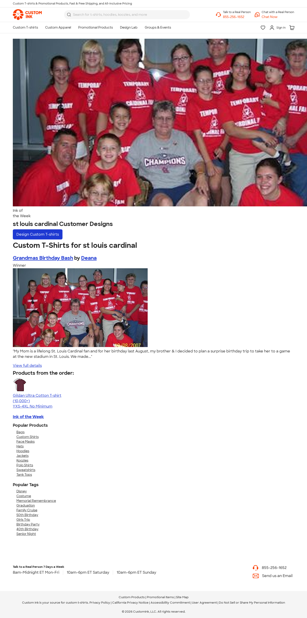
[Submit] (69, 14)
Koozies (22, 460)
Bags (20, 432)
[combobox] (127, 14)
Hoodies (22, 451)
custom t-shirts (77, 602)
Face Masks (25, 442)
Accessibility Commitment (170, 602)
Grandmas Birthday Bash (43, 258)
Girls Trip (23, 520)
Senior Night (26, 534)
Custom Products (132, 597)
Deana (89, 258)
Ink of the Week (28, 417)
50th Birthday (27, 515)
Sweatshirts (25, 470)
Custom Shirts (27, 437)
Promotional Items (160, 597)
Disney (21, 491)
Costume (23, 496)
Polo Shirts (24, 465)
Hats (20, 446)
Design (37, 234)
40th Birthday (27, 529)
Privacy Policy (99, 602)
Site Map (182, 597)
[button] (278, 17)
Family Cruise (26, 510)
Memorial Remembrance (36, 501)
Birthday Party (28, 524)
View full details (27, 365)
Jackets (22, 456)
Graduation (25, 505)
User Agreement (204, 602)
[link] (27, 14)
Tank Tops (24, 475)
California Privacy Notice (130, 602)
